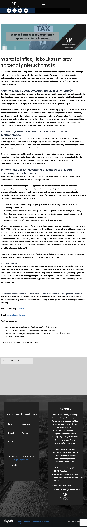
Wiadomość (13, 442)
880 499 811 (23, 309)
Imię (10, 424)
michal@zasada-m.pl (15, 315)
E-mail (11, 433)
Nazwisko (26, 424)
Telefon (25, 433)
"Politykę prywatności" (21, 459)
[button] (43, 5)
